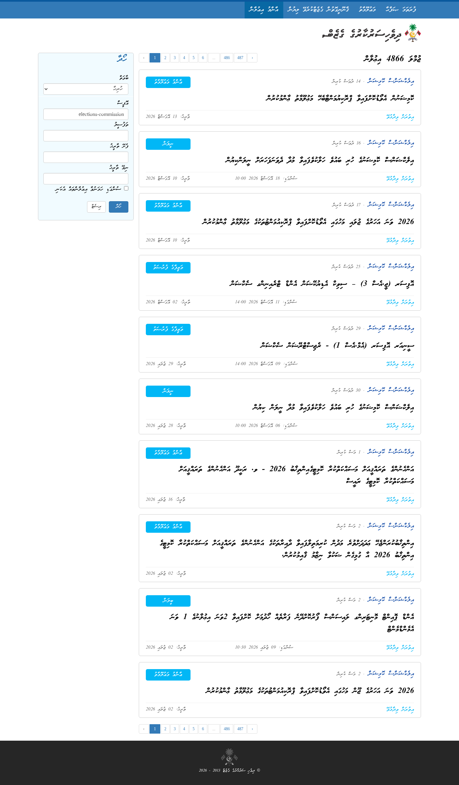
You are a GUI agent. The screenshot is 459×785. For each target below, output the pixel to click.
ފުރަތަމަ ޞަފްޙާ (401, 9)
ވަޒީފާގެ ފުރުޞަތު (168, 268)
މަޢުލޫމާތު (367, 9)
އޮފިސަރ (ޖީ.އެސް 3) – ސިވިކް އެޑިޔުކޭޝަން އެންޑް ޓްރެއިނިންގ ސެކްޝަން (322, 284)
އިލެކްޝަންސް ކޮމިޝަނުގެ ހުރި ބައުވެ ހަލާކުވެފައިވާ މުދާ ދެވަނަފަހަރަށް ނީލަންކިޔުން (320, 161)
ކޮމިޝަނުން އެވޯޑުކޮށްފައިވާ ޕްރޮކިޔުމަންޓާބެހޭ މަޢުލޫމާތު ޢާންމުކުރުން (340, 99)
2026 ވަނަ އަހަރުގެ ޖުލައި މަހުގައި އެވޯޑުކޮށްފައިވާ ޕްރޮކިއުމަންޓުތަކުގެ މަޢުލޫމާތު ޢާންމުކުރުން (308, 222)
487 (240, 57)
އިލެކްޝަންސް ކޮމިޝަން (389, 81)
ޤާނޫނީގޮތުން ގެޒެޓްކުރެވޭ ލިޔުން (318, 9)
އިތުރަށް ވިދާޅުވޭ (400, 117)
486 (227, 57)
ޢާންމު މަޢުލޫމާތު (168, 82)
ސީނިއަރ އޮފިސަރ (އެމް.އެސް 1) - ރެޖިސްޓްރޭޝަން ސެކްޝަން (337, 346)
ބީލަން (168, 601)
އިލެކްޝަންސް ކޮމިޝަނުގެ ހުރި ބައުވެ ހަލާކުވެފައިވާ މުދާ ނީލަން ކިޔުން (333, 408)
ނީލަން (168, 144)
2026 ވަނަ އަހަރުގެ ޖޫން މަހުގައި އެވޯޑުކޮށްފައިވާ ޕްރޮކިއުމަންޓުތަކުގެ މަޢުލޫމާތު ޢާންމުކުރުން (310, 691)
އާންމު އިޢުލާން (264, 9)
